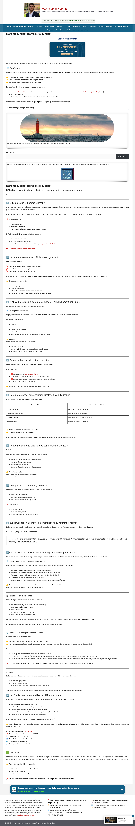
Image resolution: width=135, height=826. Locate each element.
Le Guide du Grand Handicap (46, 26)
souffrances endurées (66, 92)
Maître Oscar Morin (54, 8)
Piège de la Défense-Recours (56, 30)
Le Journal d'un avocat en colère (77, 30)
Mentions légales (46, 823)
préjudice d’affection (49, 244)
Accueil (30, 26)
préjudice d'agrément (96, 92)
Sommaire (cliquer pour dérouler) (21, 108)
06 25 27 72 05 (74, 20)
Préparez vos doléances (89, 26)
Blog (53, 823)
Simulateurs (60, 26)
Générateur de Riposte (73, 26)
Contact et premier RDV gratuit (16, 26)
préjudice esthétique (82, 92)
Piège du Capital (122, 26)
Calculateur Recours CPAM (107, 26)
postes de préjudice (31, 374)
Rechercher (10, 152)
